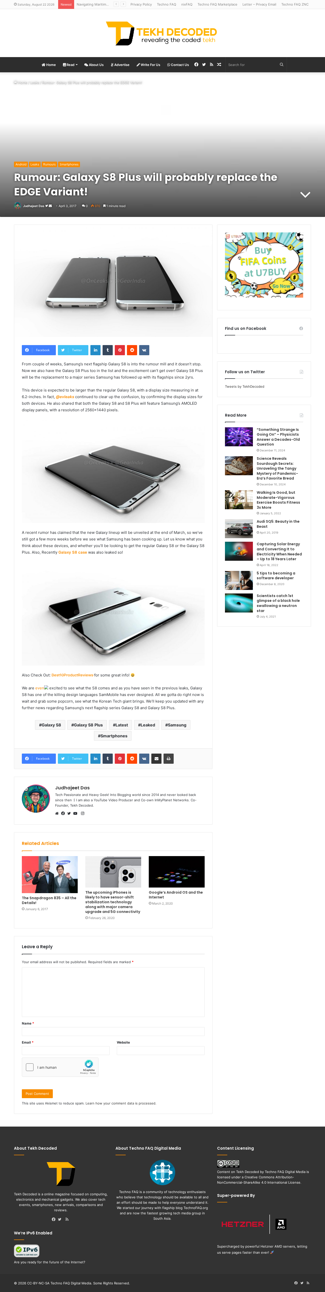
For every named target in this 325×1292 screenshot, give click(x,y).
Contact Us (179, 65)
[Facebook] (64, 814)
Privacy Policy (141, 4)
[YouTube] (76, 814)
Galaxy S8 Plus (88, 724)
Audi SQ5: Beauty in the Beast (278, 524)
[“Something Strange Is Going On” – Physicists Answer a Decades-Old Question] (239, 436)
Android (20, 164)
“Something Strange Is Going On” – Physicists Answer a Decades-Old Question (278, 437)
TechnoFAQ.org (196, 1208)
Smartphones (69, 164)
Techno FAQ (166, 4)
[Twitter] (70, 814)
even (39, 688)
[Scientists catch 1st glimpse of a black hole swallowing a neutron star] (239, 603)
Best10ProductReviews (73, 675)
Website (123, 1042)
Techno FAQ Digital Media (285, 1172)
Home (50, 65)
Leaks (34, 82)
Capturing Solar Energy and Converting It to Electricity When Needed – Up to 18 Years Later (279, 551)
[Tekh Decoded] (162, 33)
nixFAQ (186, 4)
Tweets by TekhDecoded (244, 386)
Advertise (121, 65)
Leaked (148, 724)
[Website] (58, 814)
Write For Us (150, 65)
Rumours (49, 164)
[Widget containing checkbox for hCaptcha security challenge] (60, 1067)
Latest (122, 724)
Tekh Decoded (247, 1172)
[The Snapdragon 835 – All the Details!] (50, 874)
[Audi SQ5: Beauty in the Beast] (239, 528)
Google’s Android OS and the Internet (176, 895)
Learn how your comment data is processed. (121, 1103)
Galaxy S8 (51, 724)
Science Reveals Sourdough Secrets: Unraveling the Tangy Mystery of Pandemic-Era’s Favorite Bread (277, 468)
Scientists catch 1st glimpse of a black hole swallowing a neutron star (278, 603)
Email (28, 1042)
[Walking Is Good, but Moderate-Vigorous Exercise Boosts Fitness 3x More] (239, 499)
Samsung (177, 724)
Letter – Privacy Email (259, 4)
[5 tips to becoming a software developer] (239, 580)
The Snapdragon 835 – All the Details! (49, 900)
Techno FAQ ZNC (294, 4)
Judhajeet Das (33, 206)
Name (28, 1023)
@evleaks (65, 396)
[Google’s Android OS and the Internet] (177, 872)
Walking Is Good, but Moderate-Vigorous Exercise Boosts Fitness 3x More (278, 500)
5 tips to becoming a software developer (276, 576)
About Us (96, 65)
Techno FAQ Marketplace (217, 4)
